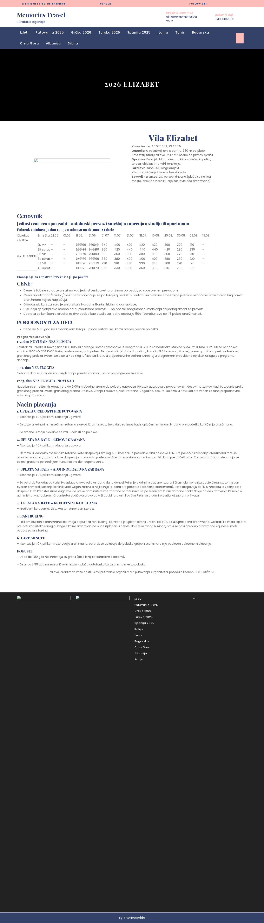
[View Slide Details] (72, 181)
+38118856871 (224, 19)
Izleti (24, 32)
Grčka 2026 (81, 32)
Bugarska (200, 32)
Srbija (73, 43)
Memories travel (41, 15)
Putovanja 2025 (50, 32)
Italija (163, 32)
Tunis (180, 32)
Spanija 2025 (139, 32)
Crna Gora (29, 43)
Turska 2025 (109, 32)
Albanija (53, 43)
